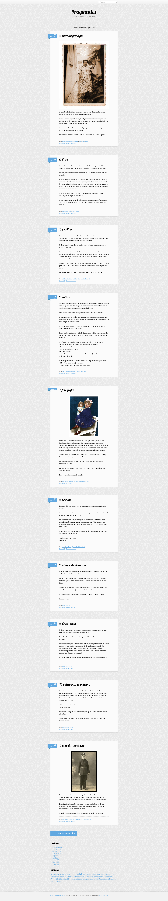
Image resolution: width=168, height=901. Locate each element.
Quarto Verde (84, 279)
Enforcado (68, 211)
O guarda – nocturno (72, 745)
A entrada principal (71, 36)
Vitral (86, 141)
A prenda (65, 500)
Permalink (62, 143)
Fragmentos (84, 11)
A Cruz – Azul (67, 624)
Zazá (85, 372)
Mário (64, 727)
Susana (101, 879)
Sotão (77, 211)
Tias (80, 547)
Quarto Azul (79, 372)
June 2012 (55, 860)
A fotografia (66, 390)
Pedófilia (69, 279)
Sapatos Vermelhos (81, 481)
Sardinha (96, 879)
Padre (73, 211)
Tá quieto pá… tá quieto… (74, 684)
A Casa (63, 159)
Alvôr (64, 874)
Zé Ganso (57, 881)
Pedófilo (75, 279)
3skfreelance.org (103, 895)
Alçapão (68, 874)
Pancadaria (98, 876)
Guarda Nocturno (74, 819)
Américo (72, 874)
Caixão (67, 372)
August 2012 (56, 856)
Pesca (111, 876)
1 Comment (69, 483)
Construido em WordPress (57, 895)
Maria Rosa (66, 876)
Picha (68, 605)
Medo (71, 876)
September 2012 (57, 853)
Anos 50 (76, 874)
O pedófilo (65, 229)
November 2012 (57, 849)
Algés (61, 874)
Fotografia (65, 481)
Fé (109, 874)
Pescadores (64, 879)
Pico (79, 279)
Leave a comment (71, 143)
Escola (98, 874)
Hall (83, 141)
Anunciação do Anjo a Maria (70, 141)
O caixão (64, 297)
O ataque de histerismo (73, 565)
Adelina (64, 279)
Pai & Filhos (93, 876)
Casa (80, 141)
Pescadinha (72, 372)
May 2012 (55, 862)
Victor (71, 727)
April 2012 (55, 864)
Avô (63, 372)
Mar (60, 876)
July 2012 (55, 858)
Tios (110, 879)
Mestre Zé (76, 876)
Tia (89, 279)
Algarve (57, 874)
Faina (66, 819)
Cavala (89, 874)
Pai (89, 876)
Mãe (83, 876)
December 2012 (57, 847)
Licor (57, 876)
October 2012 (56, 851)
